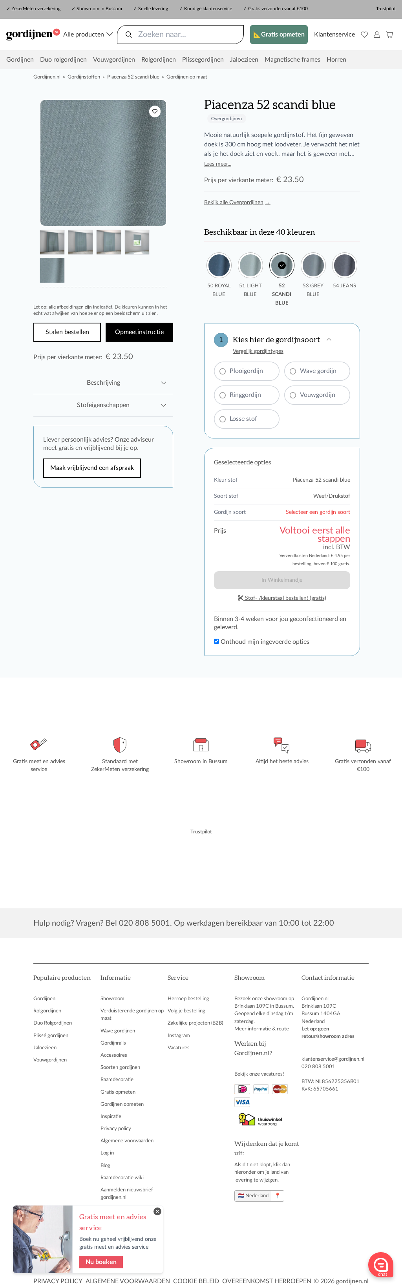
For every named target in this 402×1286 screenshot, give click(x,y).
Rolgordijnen (158, 60)
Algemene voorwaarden (126, 1140)
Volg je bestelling (186, 1010)
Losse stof (243, 419)
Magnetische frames (292, 60)
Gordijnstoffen (84, 77)
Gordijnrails (113, 1043)
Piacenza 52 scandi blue (133, 77)
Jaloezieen (244, 60)
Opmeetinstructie (139, 332)
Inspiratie (110, 1116)
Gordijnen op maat (186, 77)
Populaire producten (62, 978)
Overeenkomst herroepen (266, 1281)
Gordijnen (20, 60)
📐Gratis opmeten (279, 34)
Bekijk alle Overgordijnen (237, 202)
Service (178, 978)
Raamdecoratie (116, 1079)
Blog (105, 1165)
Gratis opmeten (117, 1092)
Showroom (112, 998)
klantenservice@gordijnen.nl (333, 1059)
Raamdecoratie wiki (122, 1177)
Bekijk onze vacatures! (259, 1074)
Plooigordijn (246, 371)
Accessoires (113, 1055)
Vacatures (179, 1047)
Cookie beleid (196, 1281)
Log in (107, 1153)
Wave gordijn (318, 371)
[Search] (129, 35)
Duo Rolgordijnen (52, 1023)
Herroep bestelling (188, 998)
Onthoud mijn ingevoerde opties (264, 642)
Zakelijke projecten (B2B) (195, 1023)
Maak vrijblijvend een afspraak (92, 468)
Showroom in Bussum (99, 8)
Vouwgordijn (317, 395)
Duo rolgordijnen (63, 60)
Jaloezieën (45, 1047)
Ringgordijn (245, 395)
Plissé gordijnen (50, 1035)
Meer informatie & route (261, 1029)
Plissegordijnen (203, 60)
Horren (336, 60)
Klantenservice (334, 34)
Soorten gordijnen (120, 1067)
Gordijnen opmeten (122, 1104)
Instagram (179, 1035)
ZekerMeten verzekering (35, 8)
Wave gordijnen (117, 1030)
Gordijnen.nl (46, 77)
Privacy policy (115, 1128)
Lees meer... (217, 164)
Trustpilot (386, 8)
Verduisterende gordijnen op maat (132, 1014)
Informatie (115, 978)
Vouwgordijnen (114, 60)
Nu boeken (101, 1262)
